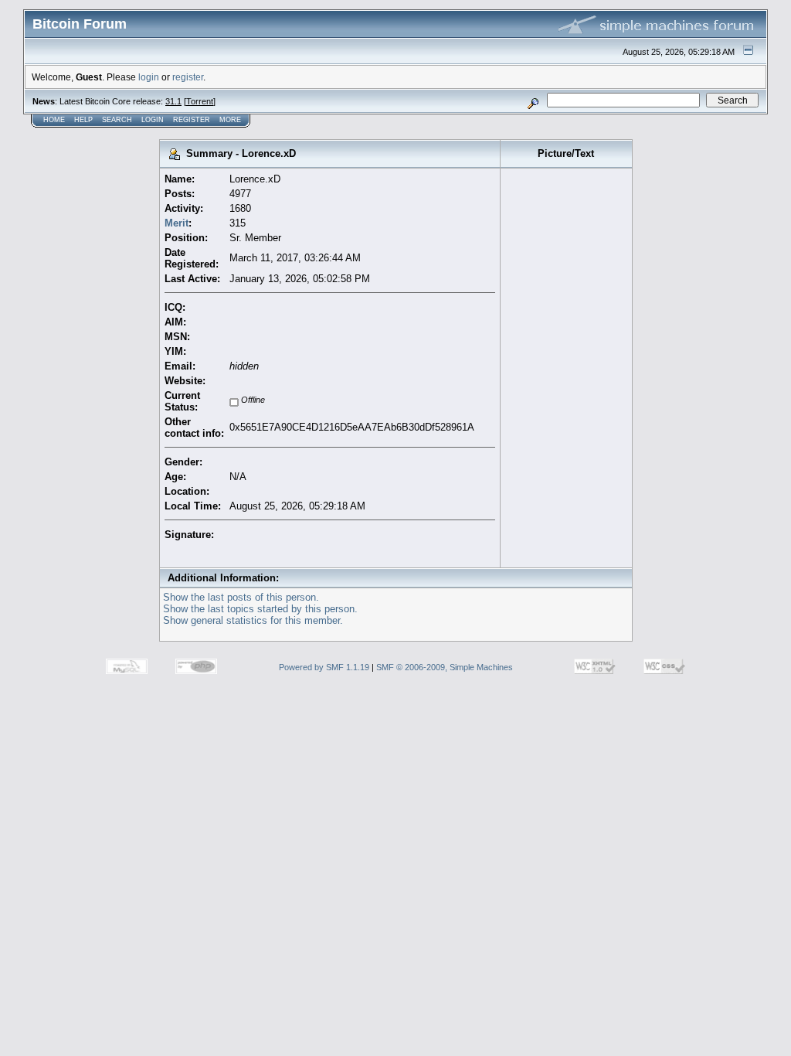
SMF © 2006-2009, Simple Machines (444, 667)
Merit (176, 223)
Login (152, 120)
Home (54, 120)
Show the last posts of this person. (241, 597)
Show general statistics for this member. (253, 620)
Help (83, 120)
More (230, 120)
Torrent (199, 101)
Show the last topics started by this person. (260, 609)
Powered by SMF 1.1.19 (324, 667)
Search (117, 120)
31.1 (173, 101)
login (148, 77)
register (187, 77)
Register (191, 120)
